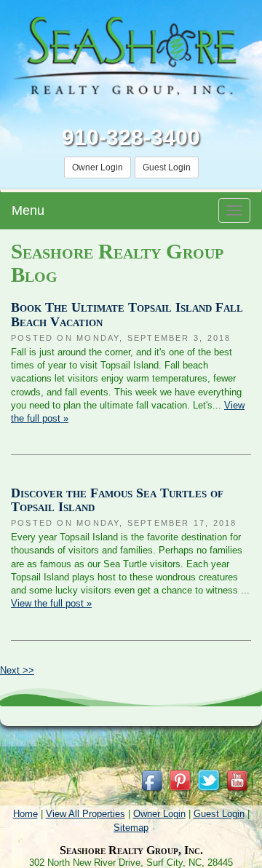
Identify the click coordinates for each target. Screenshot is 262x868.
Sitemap (131, 827)
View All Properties (85, 813)
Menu (28, 210)
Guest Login (167, 167)
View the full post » (51, 603)
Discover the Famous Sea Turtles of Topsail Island (117, 500)
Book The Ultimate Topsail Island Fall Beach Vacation (127, 314)
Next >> (17, 670)
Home (25, 813)
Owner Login (97, 167)
